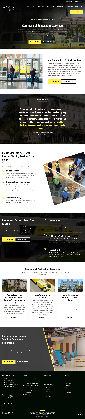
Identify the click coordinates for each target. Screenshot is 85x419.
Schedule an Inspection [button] (49, 41)
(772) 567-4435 (10, 382)
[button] (81, 6)
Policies (81, 412)
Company (76, 6)
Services (32, 6)
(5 (7, 388)
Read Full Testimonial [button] (42, 134)
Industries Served (60, 6)
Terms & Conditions (79, 414)
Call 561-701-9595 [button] (34, 41)
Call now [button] (76, 11)
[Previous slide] (1, 120)
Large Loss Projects (50, 6)
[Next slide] (83, 120)
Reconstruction (40, 6)
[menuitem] (69, 1)
